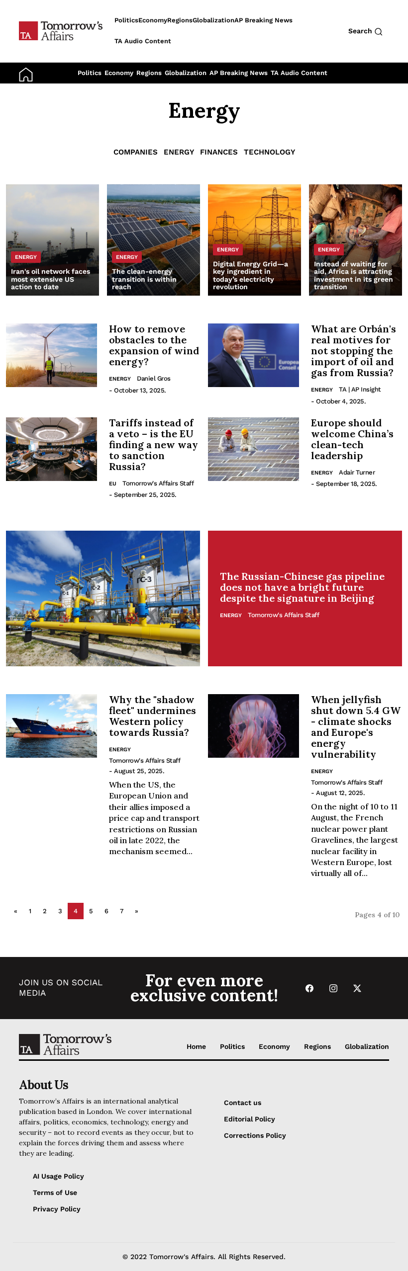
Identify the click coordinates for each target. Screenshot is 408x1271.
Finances (219, 152)
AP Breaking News (238, 73)
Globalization (185, 73)
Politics (90, 73)
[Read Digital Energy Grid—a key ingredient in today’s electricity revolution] (254, 240)
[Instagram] (333, 988)
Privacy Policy (57, 1209)
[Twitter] (357, 988)
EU (112, 483)
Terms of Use (55, 1192)
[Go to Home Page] (26, 74)
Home (196, 1046)
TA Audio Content (299, 73)
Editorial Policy (249, 1119)
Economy (118, 73)
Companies (135, 152)
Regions (149, 73)
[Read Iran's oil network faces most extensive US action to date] (52, 240)
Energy (179, 152)
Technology (269, 152)
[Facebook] (309, 988)
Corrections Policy (255, 1135)
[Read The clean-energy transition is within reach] (153, 240)
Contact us (242, 1103)
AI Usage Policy (58, 1176)
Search (361, 31)
